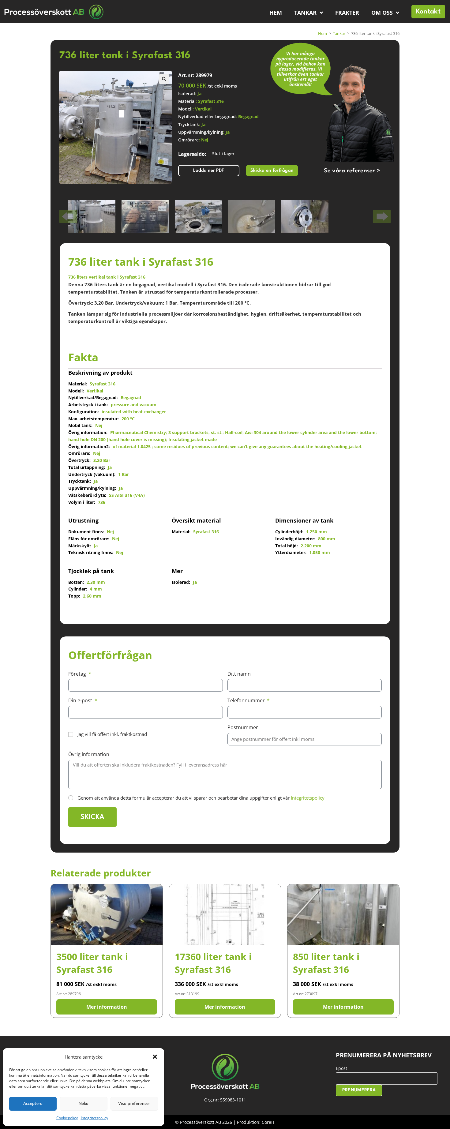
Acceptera (33, 1103)
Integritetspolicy (94, 1117)
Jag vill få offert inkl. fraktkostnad (112, 734)
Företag (77, 673)
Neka (83, 1103)
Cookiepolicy (67, 1117)
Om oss (382, 12)
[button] (155, 1057)
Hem (275, 12)
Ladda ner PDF (208, 170)
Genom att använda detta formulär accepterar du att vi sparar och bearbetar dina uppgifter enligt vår (200, 798)
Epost (341, 1068)
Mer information (106, 1006)
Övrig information (88, 754)
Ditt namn (239, 673)
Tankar (305, 12)
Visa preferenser (134, 1103)
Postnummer (242, 727)
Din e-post (80, 700)
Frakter (347, 12)
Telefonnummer (246, 700)
